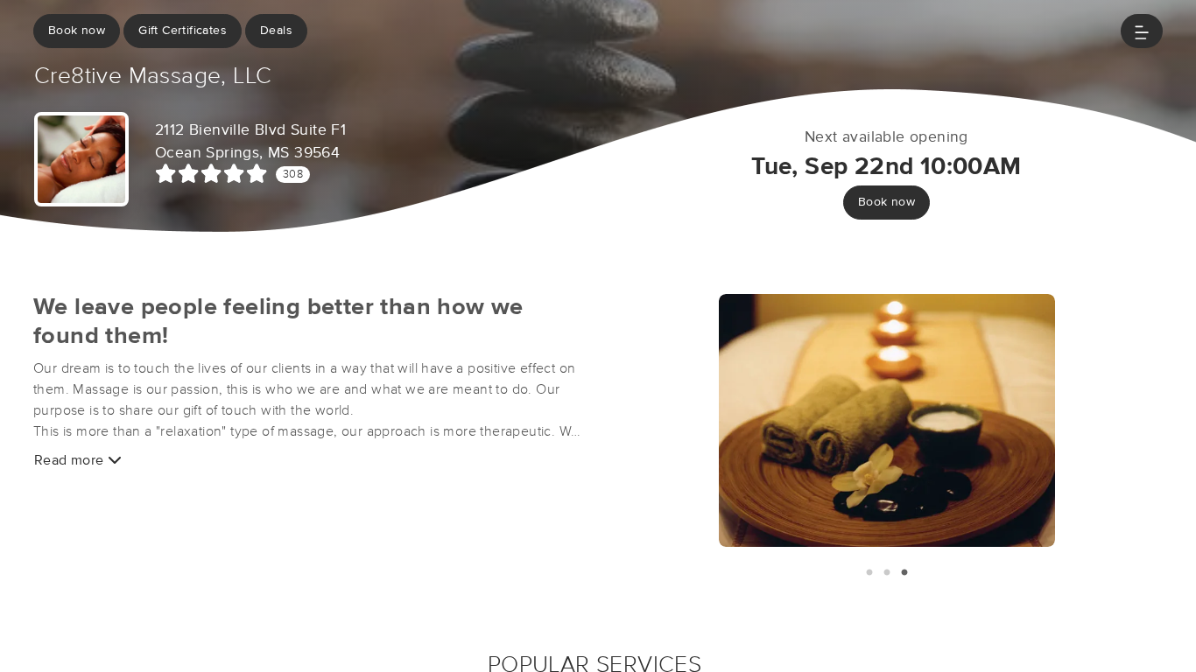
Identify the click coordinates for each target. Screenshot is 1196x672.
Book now (76, 30)
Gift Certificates (182, 30)
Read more (71, 460)
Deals (276, 30)
